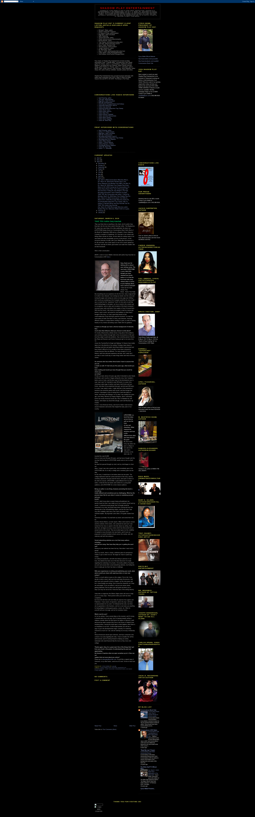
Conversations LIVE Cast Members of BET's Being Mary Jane (153, 734)
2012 (98, 158)
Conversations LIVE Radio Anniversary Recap (148, 752)
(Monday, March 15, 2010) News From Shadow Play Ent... (114, 196)
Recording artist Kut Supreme (107, 139)
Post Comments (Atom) (109, 729)
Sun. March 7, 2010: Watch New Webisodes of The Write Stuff (153, 772)
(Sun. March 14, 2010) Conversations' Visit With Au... (113, 198)
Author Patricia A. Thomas (106, 144)
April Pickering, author (105, 98)
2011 (98, 160)
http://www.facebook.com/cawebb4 (148, 61)
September (101, 167)
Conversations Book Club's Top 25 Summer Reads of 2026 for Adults (153, 714)
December (101, 163)
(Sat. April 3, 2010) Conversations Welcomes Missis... (113, 180)
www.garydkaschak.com (109, 659)
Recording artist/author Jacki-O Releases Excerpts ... (113, 192)
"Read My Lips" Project (148, 750)
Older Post (132, 726)
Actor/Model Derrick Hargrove (107, 145)
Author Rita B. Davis (104, 110)
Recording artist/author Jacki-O (108, 136)
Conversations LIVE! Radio (149, 730)
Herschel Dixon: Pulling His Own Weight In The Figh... (113, 190)
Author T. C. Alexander (105, 148)
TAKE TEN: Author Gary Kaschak (107, 205)
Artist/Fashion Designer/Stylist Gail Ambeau (111, 104)
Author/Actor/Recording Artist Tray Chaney (111, 108)
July (99, 170)
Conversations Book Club (145, 63)
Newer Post (98, 726)
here (108, 257)
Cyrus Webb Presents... (148, 788)
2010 (98, 161)
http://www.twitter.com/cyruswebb (148, 59)
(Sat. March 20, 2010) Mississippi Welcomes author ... (113, 207)
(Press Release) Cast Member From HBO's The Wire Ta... (114, 183)
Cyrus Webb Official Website (146, 56)
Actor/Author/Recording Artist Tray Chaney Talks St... (113, 201)
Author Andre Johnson (105, 111)
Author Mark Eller (104, 113)
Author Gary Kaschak (105, 107)
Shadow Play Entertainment (127, 8)
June (99, 172)
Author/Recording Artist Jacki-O (108, 105)
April (99, 176)
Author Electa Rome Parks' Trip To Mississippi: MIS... (113, 189)
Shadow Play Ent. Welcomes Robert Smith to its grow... (114, 209)
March (100, 178)
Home (115, 726)
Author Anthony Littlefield (106, 114)
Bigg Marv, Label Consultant (107, 101)
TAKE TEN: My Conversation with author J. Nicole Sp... (114, 194)
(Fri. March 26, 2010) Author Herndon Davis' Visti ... (113, 181)
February (101, 210)
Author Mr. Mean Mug (105, 120)
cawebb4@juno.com (144, 95)
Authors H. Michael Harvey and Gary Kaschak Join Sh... (114, 203)
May (99, 174)
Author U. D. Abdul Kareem (106, 132)
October (100, 165)
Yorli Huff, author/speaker (106, 99)
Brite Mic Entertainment (105, 102)
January (100, 212)
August (100, 169)
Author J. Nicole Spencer (106, 142)
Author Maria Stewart (105, 117)
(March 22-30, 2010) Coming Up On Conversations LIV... (114, 187)
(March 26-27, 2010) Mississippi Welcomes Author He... (114, 200)
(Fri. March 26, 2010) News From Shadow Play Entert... (114, 185)
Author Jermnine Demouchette (107, 116)
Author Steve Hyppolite (105, 119)
